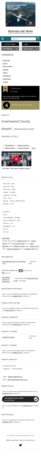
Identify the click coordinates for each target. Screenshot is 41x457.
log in (23, 96)
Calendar (5, 70)
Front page (6, 60)
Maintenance (7, 79)
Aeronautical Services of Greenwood (14, 261)
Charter (5, 73)
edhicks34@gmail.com (15, 377)
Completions (7, 76)
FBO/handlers (9, 145)
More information (10, 400)
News (33, 148)
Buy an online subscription (11, 96)
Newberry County (19, 246)
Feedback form (17, 296)
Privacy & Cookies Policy (27, 440)
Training (5, 82)
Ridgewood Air (22, 241)
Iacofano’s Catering (8, 337)
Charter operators (23, 145)
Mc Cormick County (18, 243)
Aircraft (5, 63)
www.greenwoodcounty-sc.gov (17, 380)
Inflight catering (10, 148)
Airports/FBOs (7, 66)
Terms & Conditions (12, 440)
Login (25, 44)
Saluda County (34, 246)
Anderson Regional (13, 249)
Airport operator (24, 148)
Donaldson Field (29, 249)
